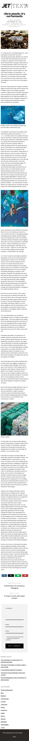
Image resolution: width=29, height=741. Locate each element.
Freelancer (4, 710)
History (3, 716)
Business (3, 696)
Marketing (4, 722)
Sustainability (14, 26)
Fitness (3, 707)
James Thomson (14, 20)
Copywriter (14, 24)
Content (5, 24)
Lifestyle (3, 719)
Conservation (16, 23)
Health (23, 24)
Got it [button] (14, 736)
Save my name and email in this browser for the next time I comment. (14, 638)
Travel (3, 727)
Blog (8, 23)
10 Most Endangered (7, 690)
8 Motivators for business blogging (14, 587)
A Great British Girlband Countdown (11, 670)
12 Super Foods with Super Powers (14, 597)
